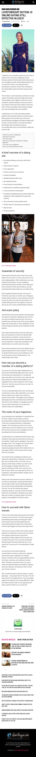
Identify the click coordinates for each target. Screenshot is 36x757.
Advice (8, 6)
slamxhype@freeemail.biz (21, 750)
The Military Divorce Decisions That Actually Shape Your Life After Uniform (21, 646)
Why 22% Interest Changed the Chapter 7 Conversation (17, 701)
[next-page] (6, 669)
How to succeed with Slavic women (13, 146)
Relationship (13, 9)
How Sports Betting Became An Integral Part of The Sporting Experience (16, 681)
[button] (3, 2)
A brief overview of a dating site (12, 134)
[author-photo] (18, 626)
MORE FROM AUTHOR (25, 640)
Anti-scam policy (7, 138)
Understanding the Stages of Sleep (8, 607)
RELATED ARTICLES (8, 640)
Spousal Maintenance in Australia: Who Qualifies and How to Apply (22, 663)
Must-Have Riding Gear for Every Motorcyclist (15, 691)
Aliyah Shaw (6, 21)
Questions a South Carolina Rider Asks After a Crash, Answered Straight (17, 676)
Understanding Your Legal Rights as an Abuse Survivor (17, 710)
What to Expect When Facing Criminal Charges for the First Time (17, 705)
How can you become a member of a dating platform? (15, 141)
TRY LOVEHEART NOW (9, 265)
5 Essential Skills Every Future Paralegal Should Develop (16, 714)
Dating (7, 9)
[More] (22, 25)
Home (3, 6)
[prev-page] (3, 669)
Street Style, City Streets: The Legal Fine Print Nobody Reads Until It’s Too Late (17, 720)
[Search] (33, 2)
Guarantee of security (9, 136)
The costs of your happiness (11, 144)
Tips (18, 9)
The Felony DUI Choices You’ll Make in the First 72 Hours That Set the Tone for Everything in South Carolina (17, 686)
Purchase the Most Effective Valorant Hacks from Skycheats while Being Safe (26, 609)
